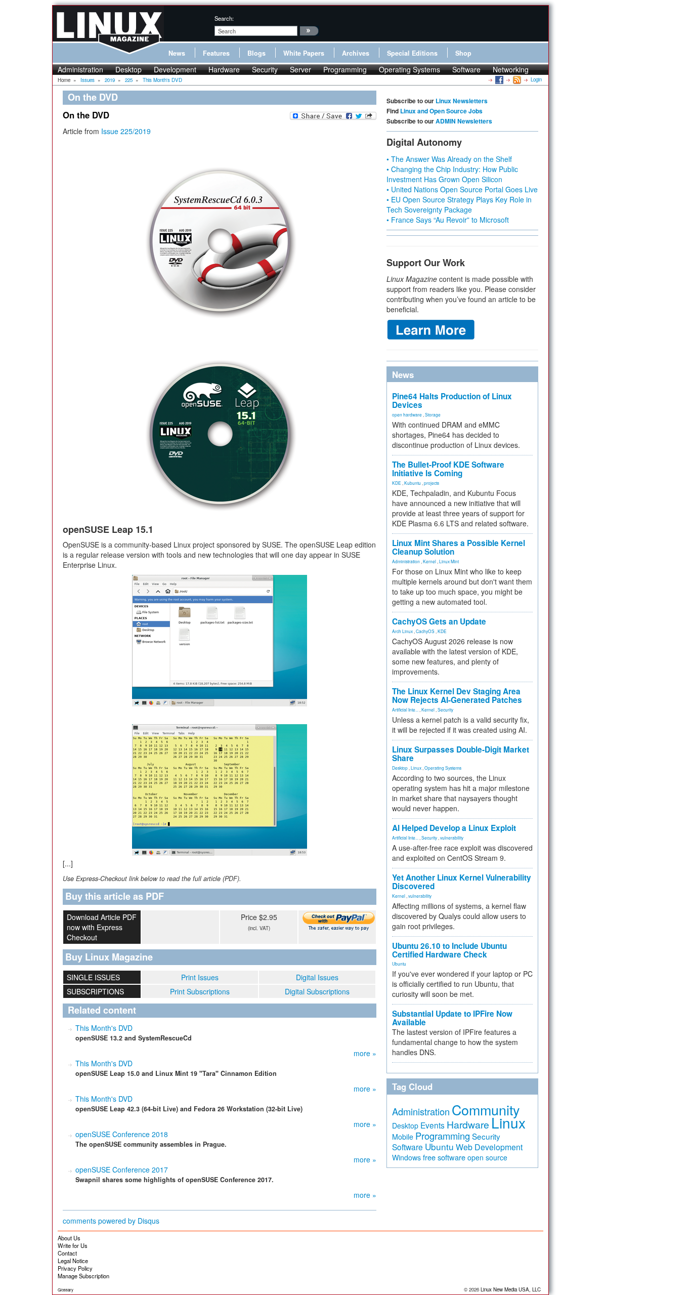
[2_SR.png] (219, 640)
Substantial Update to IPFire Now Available (452, 1018)
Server (300, 69)
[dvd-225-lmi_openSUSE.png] (219, 431)
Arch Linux (402, 631)
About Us (69, 1238)
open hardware (407, 414)
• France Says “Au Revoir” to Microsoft (447, 220)
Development (175, 69)
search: (224, 18)
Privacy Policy (75, 1268)
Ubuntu (399, 963)
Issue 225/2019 (126, 131)
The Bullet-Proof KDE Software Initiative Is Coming (448, 469)
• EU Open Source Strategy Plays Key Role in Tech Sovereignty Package (459, 204)
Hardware (224, 69)
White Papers (303, 53)
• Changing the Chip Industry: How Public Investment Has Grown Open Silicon (452, 174)
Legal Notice (73, 1261)
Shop (463, 53)
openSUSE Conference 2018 (121, 1134)
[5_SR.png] (219, 790)
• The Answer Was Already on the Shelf (449, 159)
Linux (416, 768)
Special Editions (412, 53)
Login (536, 79)
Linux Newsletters (462, 100)
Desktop (128, 69)
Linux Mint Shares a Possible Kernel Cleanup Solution (458, 547)
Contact (67, 1253)
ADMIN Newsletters (464, 121)
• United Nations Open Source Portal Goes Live (462, 189)
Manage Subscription (83, 1276)
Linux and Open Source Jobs (441, 110)
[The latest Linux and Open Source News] (516, 79)
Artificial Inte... (405, 709)
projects (431, 483)
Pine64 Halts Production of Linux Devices (452, 400)
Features (216, 53)
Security (265, 69)
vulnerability (451, 837)
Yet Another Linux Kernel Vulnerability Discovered (461, 882)
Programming (345, 69)
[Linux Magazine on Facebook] (498, 79)
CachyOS (425, 631)
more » (365, 1053)
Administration (80, 69)
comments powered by (111, 1221)
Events (432, 1125)
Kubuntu (412, 483)
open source (487, 1157)
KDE (396, 483)
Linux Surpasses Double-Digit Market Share (460, 754)
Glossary (65, 1289)
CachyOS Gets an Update (439, 621)
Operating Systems (409, 69)
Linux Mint (449, 561)
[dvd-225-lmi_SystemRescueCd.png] (219, 238)
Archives (355, 53)
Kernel (429, 561)
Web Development (489, 1147)
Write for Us (73, 1245)
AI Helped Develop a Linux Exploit (454, 827)
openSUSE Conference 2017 (121, 1169)
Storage (433, 414)
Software (466, 69)
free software (444, 1157)
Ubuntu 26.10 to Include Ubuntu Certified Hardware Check (449, 950)
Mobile (402, 1137)
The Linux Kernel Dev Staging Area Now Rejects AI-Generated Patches (457, 695)
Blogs (256, 53)
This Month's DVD (104, 1028)
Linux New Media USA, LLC (511, 1289)
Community (486, 1109)
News (176, 53)
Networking (511, 69)
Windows (406, 1157)
